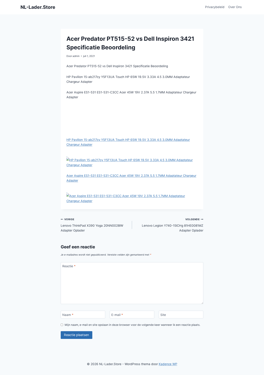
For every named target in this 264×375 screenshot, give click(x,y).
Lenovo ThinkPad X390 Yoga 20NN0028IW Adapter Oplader (92, 225)
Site (163, 314)
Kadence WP (168, 364)
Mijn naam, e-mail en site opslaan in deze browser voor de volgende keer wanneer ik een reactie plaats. (132, 325)
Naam (67, 314)
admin (76, 56)
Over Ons (235, 7)
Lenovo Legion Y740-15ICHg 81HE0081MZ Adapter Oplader (172, 225)
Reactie (69, 266)
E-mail (117, 314)
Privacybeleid (214, 7)
